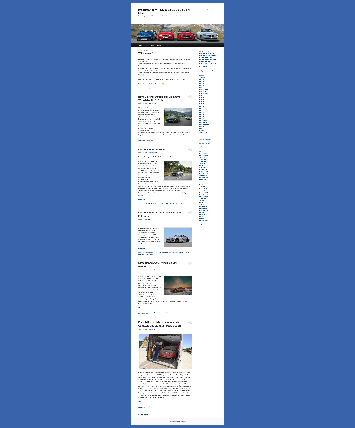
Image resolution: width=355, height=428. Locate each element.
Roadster (201, 130)
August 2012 (202, 198)
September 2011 (203, 210)
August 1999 (202, 224)
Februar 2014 (203, 169)
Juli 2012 (201, 200)
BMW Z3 (201, 117)
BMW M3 (201, 103)
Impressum (167, 45)
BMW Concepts (152, 312)
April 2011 (202, 218)
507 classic (175, 406)
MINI (200, 128)
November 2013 (203, 173)
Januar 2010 (202, 222)
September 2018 (203, 155)
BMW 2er (201, 81)
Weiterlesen (187, 135)
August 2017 (202, 159)
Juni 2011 (202, 214)
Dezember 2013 (203, 171)
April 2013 (202, 187)
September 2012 (203, 196)
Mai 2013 (201, 185)
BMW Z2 (201, 115)
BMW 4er (201, 85)
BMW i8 (201, 99)
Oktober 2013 (203, 175)
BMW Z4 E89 (203, 120)
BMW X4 (201, 111)
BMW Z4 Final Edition (175, 139)
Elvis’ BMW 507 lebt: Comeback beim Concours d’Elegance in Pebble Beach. (207, 69)
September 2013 (203, 177)
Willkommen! (145, 53)
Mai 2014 (201, 165)
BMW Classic (157, 406)
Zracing (159, 45)
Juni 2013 (202, 183)
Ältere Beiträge (143, 414)
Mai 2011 (201, 216)
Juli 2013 (201, 181)
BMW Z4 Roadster (163, 252)
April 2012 (202, 204)
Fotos (152, 45)
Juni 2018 (202, 157)
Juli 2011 (201, 212)
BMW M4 (201, 105)
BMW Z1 (201, 113)
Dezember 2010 (203, 220)
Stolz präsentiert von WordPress (177, 421)
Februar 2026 (203, 154)
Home (140, 45)
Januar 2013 (202, 191)
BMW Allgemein (203, 89)
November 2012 (203, 195)
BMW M (201, 101)
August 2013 (202, 179)
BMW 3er (201, 83)
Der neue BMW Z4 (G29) (151, 149)
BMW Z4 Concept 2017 (178, 312)
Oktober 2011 (203, 208)
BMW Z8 (201, 126)
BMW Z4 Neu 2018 (184, 252)
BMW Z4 (168, 139)
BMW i (201, 95)
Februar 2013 (203, 189)
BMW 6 (201, 87)
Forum (146, 45)
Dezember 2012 (203, 193)
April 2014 (202, 167)
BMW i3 (201, 97)
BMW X (201, 109)
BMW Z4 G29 (151, 139)
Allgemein (150, 88)
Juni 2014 (202, 163)
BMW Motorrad (203, 107)
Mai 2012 (201, 202)
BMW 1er (201, 79)
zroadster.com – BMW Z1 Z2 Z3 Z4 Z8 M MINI (164, 11)
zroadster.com (157, 88)
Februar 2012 (203, 206)
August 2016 (202, 161)
